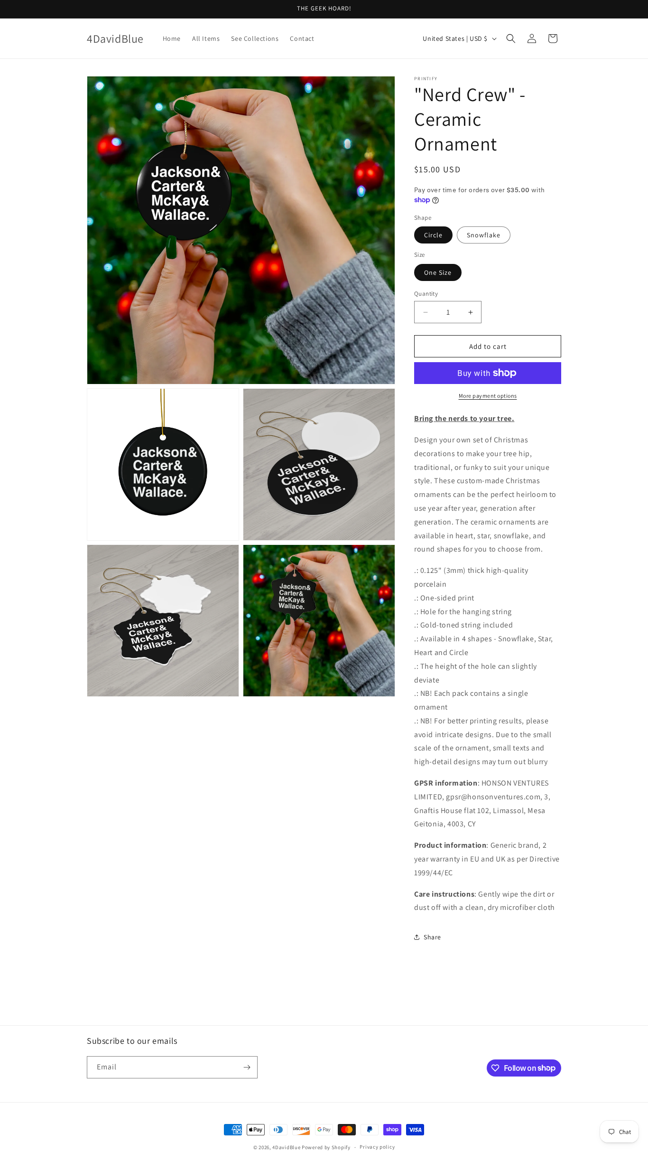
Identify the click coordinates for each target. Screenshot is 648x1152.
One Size (438, 272)
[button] (510, 38)
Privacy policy (377, 1146)
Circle (433, 235)
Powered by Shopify (326, 1147)
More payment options (488, 395)
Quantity (426, 294)
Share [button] (432, 937)
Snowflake (483, 235)
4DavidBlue (286, 1147)
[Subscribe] (246, 1067)
